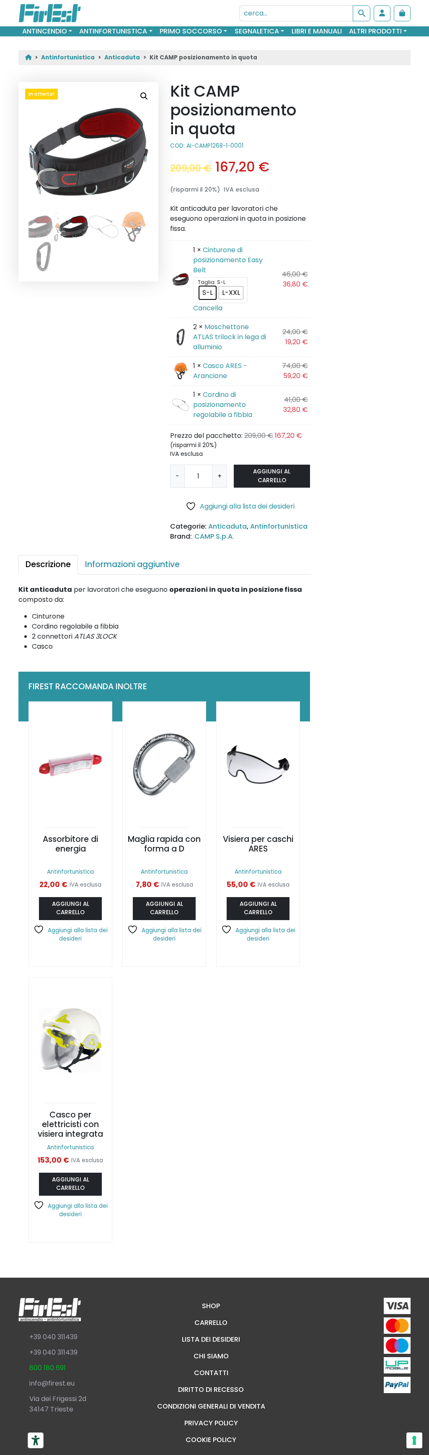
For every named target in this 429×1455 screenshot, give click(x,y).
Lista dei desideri (211, 1339)
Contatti (211, 1373)
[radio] (207, 292)
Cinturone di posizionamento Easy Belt (228, 260)
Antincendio (44, 31)
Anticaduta (122, 57)
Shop (211, 1306)
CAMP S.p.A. (214, 536)
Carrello (210, 1322)
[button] (144, 96)
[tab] (48, 564)
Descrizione (48, 564)
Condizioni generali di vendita (211, 1406)
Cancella (207, 308)
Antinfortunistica (113, 31)
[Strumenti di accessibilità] (36, 1440)
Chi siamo (211, 1356)
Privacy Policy (211, 1423)
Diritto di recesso (211, 1389)
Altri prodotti (375, 31)
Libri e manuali (317, 31)
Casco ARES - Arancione (220, 371)
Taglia (206, 282)
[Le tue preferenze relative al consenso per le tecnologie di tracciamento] (414, 1440)
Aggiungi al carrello (271, 476)
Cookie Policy (211, 1440)
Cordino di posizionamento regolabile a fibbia (222, 404)
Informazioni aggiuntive (132, 564)
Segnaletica (257, 31)
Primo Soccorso (191, 31)
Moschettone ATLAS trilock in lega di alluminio (229, 337)
